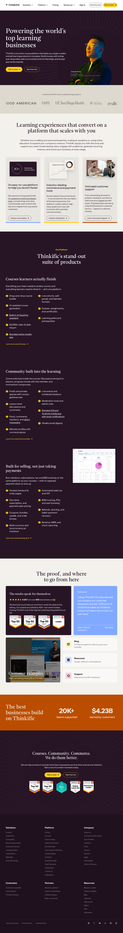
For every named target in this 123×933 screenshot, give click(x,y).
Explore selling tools (57, 218)
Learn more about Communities (18, 439)
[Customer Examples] (33, 659)
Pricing (55, 5)
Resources (68, 5)
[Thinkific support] (90, 675)
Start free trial (95, 5)
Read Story (109, 627)
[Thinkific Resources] (90, 660)
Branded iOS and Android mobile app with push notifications (53, 413)
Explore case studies (19, 218)
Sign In (82, 5)
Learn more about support (97, 218)
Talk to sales (109, 5)
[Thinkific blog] (90, 644)
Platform (42, 5)
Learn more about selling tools (17, 538)
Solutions (27, 5)
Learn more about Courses (16, 344)
